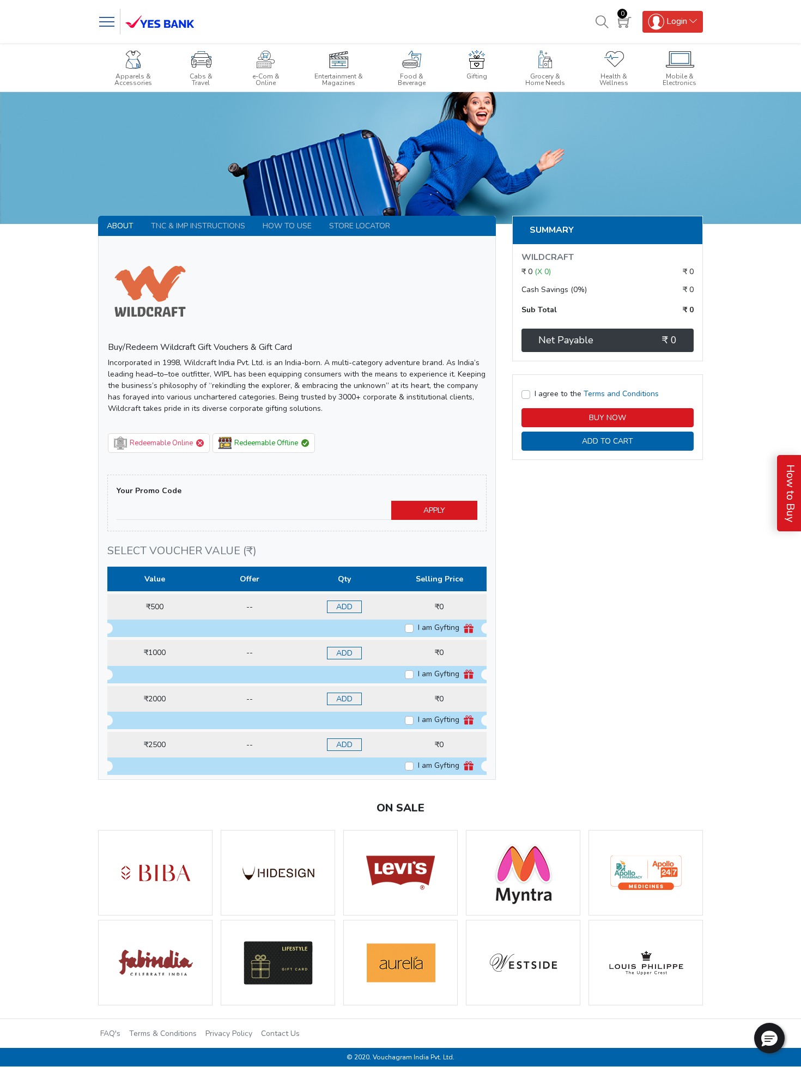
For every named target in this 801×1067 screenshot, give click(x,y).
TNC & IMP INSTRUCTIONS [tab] (198, 226)
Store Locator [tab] (359, 226)
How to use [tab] (287, 226)
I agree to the (597, 394)
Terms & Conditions (163, 1033)
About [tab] (120, 226)
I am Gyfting (440, 627)
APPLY (434, 510)
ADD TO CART (607, 441)
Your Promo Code (149, 491)
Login (675, 21)
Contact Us (280, 1033)
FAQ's (110, 1033)
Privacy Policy (228, 1033)
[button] (769, 1038)
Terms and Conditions (621, 394)
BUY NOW (607, 418)
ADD (344, 607)
